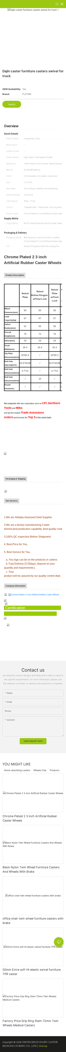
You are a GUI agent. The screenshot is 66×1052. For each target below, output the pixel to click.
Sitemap (43, 1046)
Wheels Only (39, 770)
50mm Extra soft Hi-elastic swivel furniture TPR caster (32, 972)
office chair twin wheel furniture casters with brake (33, 921)
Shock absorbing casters (17, 770)
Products (54, 770)
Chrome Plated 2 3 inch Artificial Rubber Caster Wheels (30, 818)
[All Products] (6, 603)
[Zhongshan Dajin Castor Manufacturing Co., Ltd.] (5, 594)
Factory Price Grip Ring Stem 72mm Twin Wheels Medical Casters (30, 1023)
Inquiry (11, 104)
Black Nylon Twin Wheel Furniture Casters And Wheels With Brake (31, 869)
